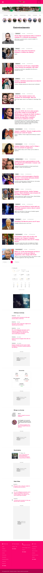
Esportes (16, 15)
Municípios (17, 450)
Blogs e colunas (19, 410)
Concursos (35, 15)
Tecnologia (6, 15)
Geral (11, 15)
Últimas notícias (19, 313)
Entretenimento (23, 15)
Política (29, 15)
